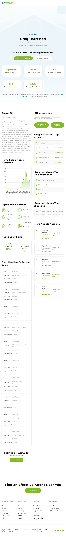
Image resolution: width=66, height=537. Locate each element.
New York (21, 506)
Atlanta (4, 506)
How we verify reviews (17, 455)
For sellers (36, 506)
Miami (4, 518)
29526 (43, 215)
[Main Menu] (62, 3)
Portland (20, 508)
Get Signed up (53, 511)
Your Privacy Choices (43, 530)
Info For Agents (53, 508)
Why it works (37, 511)
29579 (43, 211)
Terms (27, 529)
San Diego (21, 511)
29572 (37, 215)
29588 (49, 211)
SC (11, 117)
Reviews (36, 513)
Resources (36, 515)
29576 (55, 211)
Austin (4, 508)
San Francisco (22, 513)
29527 (55, 215)
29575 (49, 215)
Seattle (20, 518)
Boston (4, 511)
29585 (61, 215)
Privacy (33, 529)
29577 (37, 211)
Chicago (5, 513)
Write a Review (17, 460)
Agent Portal (52, 506)
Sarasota (20, 515)
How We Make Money (38, 519)
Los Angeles (6, 515)
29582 (61, 211)
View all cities (22, 501)
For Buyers (36, 508)
